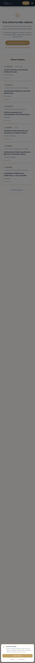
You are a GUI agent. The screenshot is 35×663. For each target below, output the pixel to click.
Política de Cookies (21, 651)
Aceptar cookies (17, 656)
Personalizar (22, 659)
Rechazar (12, 659)
